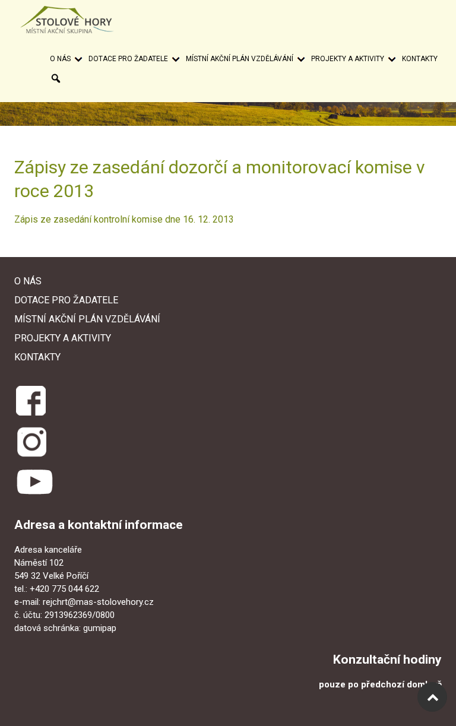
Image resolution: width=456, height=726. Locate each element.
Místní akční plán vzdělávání (239, 59)
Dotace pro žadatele (128, 59)
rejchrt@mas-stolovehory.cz (98, 602)
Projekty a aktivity (347, 59)
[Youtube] (34, 482)
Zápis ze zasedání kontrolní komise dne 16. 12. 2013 (124, 219)
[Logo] (78, 19)
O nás (60, 59)
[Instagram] (31, 441)
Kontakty (420, 59)
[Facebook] (30, 398)
